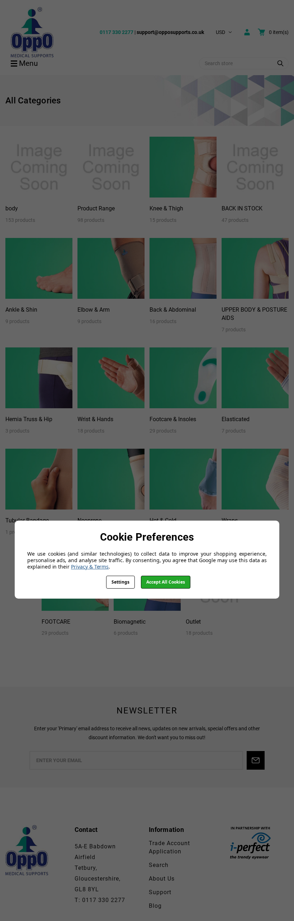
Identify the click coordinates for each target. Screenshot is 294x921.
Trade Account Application (169, 847)
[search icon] (280, 63)
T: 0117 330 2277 (100, 900)
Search (159, 865)
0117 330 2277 (116, 32)
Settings (120, 582)
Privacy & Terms (90, 566)
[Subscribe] (256, 760)
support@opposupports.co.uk (170, 32)
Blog (155, 905)
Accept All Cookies (165, 582)
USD (220, 32)
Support (160, 892)
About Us (162, 878)
